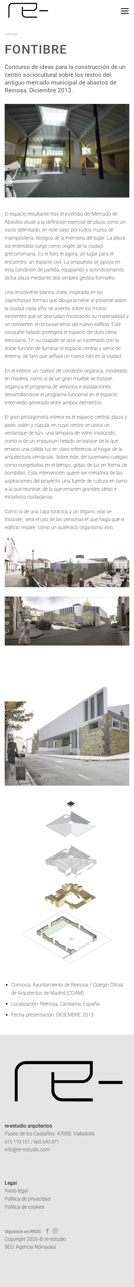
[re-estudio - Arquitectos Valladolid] (30, 11)
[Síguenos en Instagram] (55, 1231)
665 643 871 (46, 1142)
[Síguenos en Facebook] (47, 1231)
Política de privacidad (27, 1199)
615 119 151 (17, 1142)
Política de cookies (25, 1207)
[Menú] (124, 11)
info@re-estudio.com (27, 1150)
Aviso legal (16, 1191)
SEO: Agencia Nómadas (30, 1247)
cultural (11, 34)
